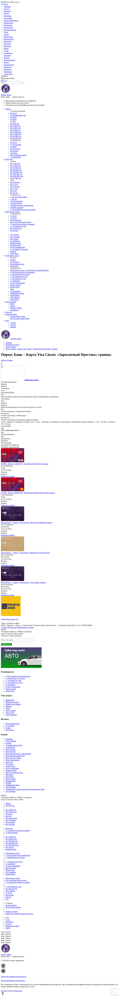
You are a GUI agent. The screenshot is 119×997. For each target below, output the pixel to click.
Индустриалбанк (12, 768)
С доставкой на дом (18, 226)
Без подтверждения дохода (20, 222)
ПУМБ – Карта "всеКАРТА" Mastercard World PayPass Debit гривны (28, 493)
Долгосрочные (16, 203)
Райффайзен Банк (13, 785)
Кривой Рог (8, 28)
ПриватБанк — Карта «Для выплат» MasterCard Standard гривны (26, 523)
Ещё (7, 321)
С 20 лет (13, 199)
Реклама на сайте (12, 926)
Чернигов (8, 69)
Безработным (15, 245)
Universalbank (11, 741)
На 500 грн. (14, 124)
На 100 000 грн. (16, 172)
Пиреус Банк (11, 779)
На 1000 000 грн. (17, 176)
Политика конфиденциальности (13, 977)
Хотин (6, 62)
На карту (13, 113)
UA (5, 80)
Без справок (15, 237)
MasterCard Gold (12, 702)
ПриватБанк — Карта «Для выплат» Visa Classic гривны (23, 582)
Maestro (9, 706)
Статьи (13, 323)
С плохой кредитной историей (22, 224)
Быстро (13, 251)
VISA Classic (11, 710)
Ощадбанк (14, 300)
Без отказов (10, 824)
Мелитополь (9, 39)
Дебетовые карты (12, 256)
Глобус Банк (10, 766)
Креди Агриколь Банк (14, 773)
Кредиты (9, 159)
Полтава (7, 44)
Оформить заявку (8, 476)
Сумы (6, 51)
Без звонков (10, 822)
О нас (8, 920)
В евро (13, 260)
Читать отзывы (7, 360)
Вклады (9, 312)
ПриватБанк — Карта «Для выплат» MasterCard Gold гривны (25, 553)
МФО (12, 304)
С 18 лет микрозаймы (18, 197)
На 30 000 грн (15, 136)
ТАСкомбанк (15, 291)
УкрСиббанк (11, 791)
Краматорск (8, 23)
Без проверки (11, 820)
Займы (8, 109)
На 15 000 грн (15, 134)
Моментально (15, 243)
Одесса (6, 9)
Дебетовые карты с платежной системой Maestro (29, 270)
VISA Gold (10, 713)
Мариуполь (8, 37)
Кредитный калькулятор (20, 318)
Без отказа (14, 151)
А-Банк (8, 743)
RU (2, 80)
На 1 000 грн (15, 163)
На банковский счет (18, 115)
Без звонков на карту (18, 155)
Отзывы (4, 627)
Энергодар (8, 74)
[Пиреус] (11, 615)
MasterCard (10, 700)
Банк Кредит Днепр (13, 758)
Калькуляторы (11, 314)
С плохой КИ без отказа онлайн (22, 210)
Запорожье (8, 18)
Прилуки (7, 46)
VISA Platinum (11, 715)
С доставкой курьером (19, 249)
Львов (6, 34)
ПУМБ (8, 783)
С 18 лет (13, 216)
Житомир (7, 16)
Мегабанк (9, 775)
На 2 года (14, 184)
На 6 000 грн (15, 130)
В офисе (13, 117)
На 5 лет (13, 191)
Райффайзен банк (17, 293)
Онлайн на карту (17, 207)
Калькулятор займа (17, 316)
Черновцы (8, 72)
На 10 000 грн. (16, 132)
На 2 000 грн (15, 126)
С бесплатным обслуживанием (22, 272)
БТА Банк (9, 764)
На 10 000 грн (15, 168)
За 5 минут (14, 235)
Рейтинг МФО (16, 308)
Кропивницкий (10, 30)
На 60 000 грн (15, 138)
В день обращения (17, 247)
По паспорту (15, 149)
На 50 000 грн (15, 178)
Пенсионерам (15, 220)
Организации (11, 302)
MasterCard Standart (13, 704)
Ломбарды (14, 310)
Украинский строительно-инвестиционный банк (25, 789)
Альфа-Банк (10, 747)
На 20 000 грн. (16, 170)
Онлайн (13, 119)
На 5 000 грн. (15, 128)
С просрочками (16, 201)
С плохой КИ (15, 157)
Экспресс (14, 153)
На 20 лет (14, 193)
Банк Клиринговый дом (15, 756)
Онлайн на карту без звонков (21, 205)
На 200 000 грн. (16, 174)
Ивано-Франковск (11, 21)
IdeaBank (9, 739)
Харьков (7, 7)
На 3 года (14, 189)
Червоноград (9, 65)
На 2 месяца (15, 182)
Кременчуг (8, 25)
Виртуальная (15, 285)
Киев (6, 4)
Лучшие (13, 147)
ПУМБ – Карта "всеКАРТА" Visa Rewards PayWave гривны (24, 464)
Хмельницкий (9, 60)
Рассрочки (14, 231)
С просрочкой (15, 145)
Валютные (14, 266)
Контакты (9, 922)
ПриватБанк (10, 781)
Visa (7, 899)
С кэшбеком (15, 241)
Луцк (6, 32)
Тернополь (8, 53)
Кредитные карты (13, 212)
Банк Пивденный (12, 760)
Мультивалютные (17, 264)
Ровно (6, 48)
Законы (13, 327)
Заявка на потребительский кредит (19, 914)
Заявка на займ (11, 912)
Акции (13, 325)
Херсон (7, 58)
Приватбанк (15, 295)
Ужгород (7, 55)
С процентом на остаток (20, 274)
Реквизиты (12, 627)
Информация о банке (25, 627)
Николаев (8, 41)
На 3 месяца (15, 187)
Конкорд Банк (11, 770)
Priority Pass (14, 287)
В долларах (14, 262)
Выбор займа (6, 95)
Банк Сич (9, 762)
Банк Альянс (11, 749)
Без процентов (16, 228)
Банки (12, 306)
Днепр (6, 14)
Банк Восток (11, 752)
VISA (8, 708)
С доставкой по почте (18, 277)
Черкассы (7, 67)
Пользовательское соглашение (13, 981)
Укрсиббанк (15, 298)
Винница (7, 11)
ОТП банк (14, 254)
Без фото (13, 143)
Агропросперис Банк (14, 745)
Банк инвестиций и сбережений (18, 754)
